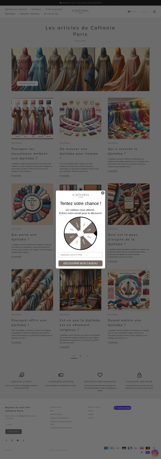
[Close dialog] (102, 192)
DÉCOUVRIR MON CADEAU (80, 263)
